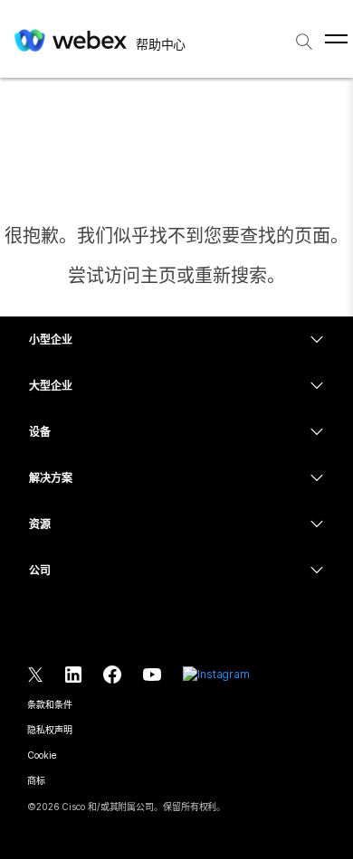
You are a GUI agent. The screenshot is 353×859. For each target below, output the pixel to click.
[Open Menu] (336, 39)
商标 (36, 780)
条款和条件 (49, 704)
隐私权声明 (49, 729)
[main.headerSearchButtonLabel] (304, 35)
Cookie (41, 755)
